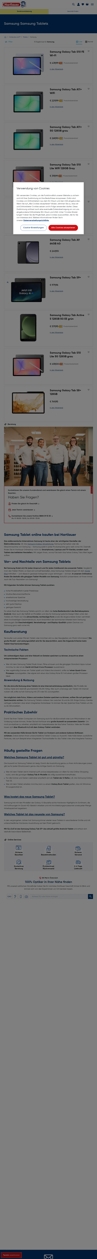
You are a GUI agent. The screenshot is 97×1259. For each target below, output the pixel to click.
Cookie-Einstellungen (33, 228)
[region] (48, 208)
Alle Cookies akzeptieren (63, 228)
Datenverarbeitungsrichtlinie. (36, 220)
